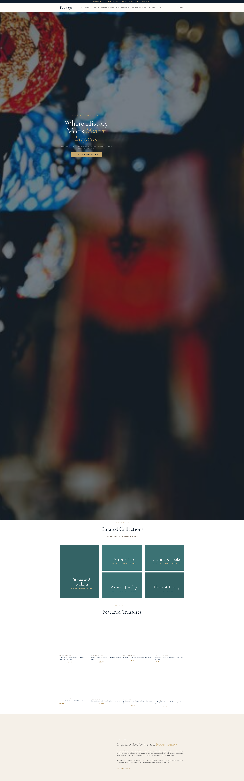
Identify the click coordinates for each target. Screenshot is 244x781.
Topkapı (66, 7)
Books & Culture (124, 7)
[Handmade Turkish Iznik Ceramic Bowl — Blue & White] (170, 639)
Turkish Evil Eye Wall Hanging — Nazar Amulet (137, 657)
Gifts (141, 7)
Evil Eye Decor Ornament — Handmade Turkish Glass (106, 658)
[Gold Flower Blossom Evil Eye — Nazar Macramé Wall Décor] (74, 639)
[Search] (174, 7)
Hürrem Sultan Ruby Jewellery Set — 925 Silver (105, 701)
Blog (146, 7)
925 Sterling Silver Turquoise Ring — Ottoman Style (137, 702)
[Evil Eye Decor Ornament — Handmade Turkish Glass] (106, 639)
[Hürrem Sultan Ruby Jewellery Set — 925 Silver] (106, 682)
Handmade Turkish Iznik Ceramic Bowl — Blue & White (169, 658)
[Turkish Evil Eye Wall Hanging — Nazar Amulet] (138, 639)
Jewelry (135, 7)
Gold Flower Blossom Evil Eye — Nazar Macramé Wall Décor (71, 658)
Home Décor (112, 7)
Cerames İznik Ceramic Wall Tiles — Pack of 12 (73, 701)
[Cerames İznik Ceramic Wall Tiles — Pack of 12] (74, 682)
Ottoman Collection (89, 7)
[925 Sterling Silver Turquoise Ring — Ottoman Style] (138, 682)
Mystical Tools (155, 7)
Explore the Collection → (86, 154)
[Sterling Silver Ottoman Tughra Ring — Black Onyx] (170, 683)
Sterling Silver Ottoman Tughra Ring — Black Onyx (169, 703)
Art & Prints (102, 7)
